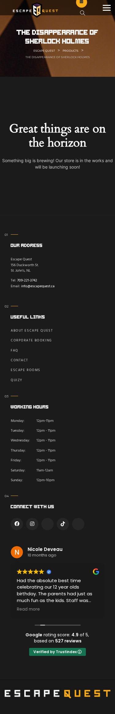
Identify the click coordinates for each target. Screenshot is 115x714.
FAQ (14, 350)
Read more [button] (28, 609)
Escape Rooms (25, 370)
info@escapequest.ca (38, 286)
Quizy (17, 380)
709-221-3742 (27, 280)
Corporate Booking (31, 340)
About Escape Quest (32, 330)
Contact (19, 360)
